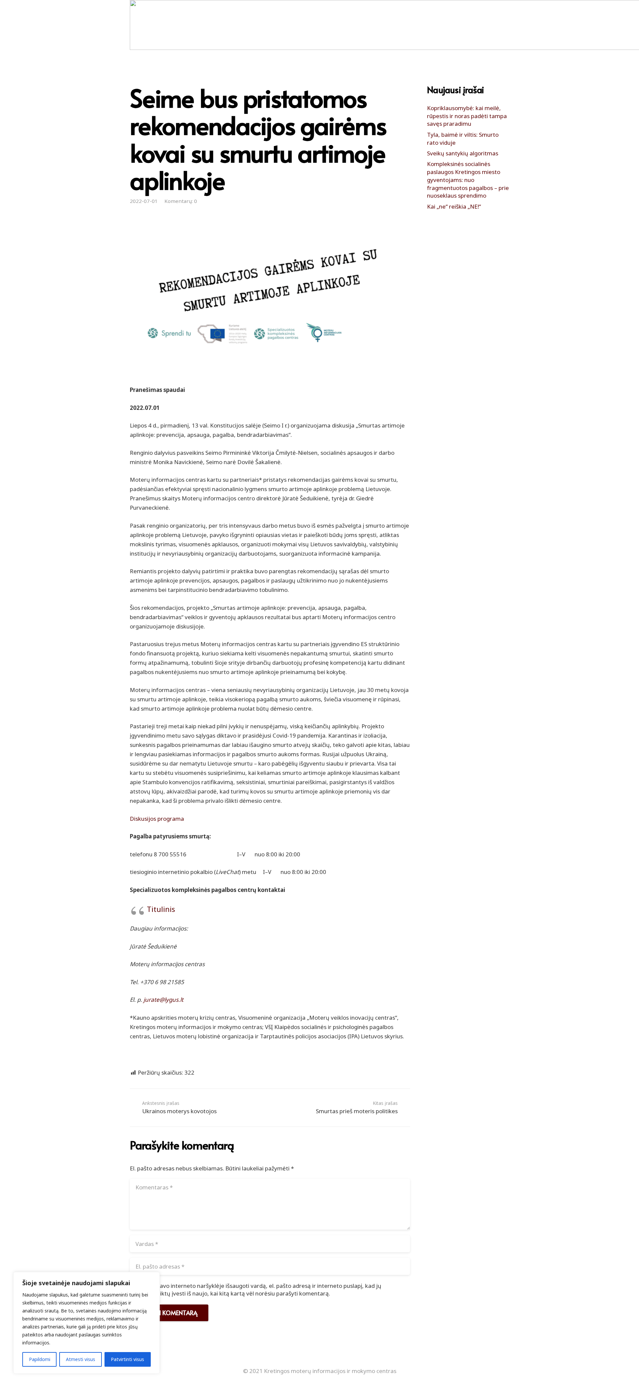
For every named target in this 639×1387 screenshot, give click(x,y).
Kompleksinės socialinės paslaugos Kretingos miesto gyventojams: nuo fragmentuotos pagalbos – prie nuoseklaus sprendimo (468, 179)
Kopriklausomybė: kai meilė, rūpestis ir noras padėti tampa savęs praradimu (467, 116)
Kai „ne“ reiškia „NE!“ (454, 206)
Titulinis (161, 909)
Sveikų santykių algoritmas (462, 153)
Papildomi (39, 1359)
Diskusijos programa (157, 818)
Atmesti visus (80, 1359)
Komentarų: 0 (180, 201)
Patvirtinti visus (127, 1359)
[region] (86, 1323)
